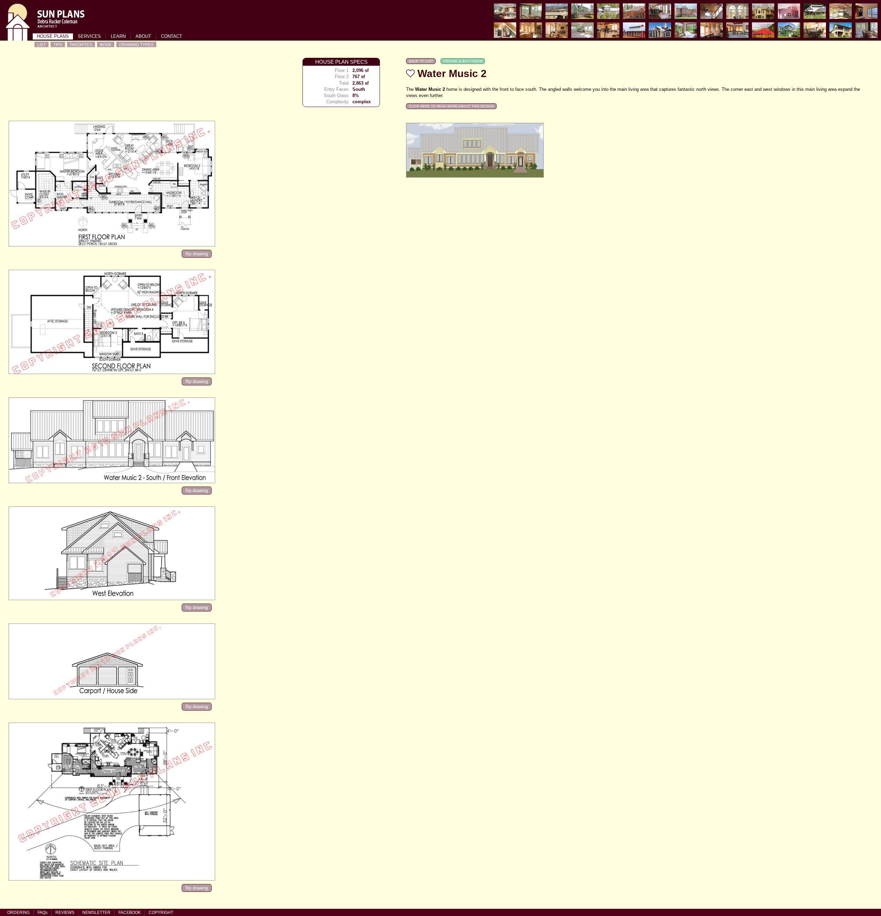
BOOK (106, 44)
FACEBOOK (129, 912)
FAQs (42, 912)
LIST (41, 44)
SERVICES (89, 36)
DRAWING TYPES (136, 44)
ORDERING (18, 912)
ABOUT (143, 36)
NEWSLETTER (96, 912)
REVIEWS (64, 912)
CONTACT (171, 36)
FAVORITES (81, 44)
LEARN (118, 36)
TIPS (57, 44)
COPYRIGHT (161, 912)
